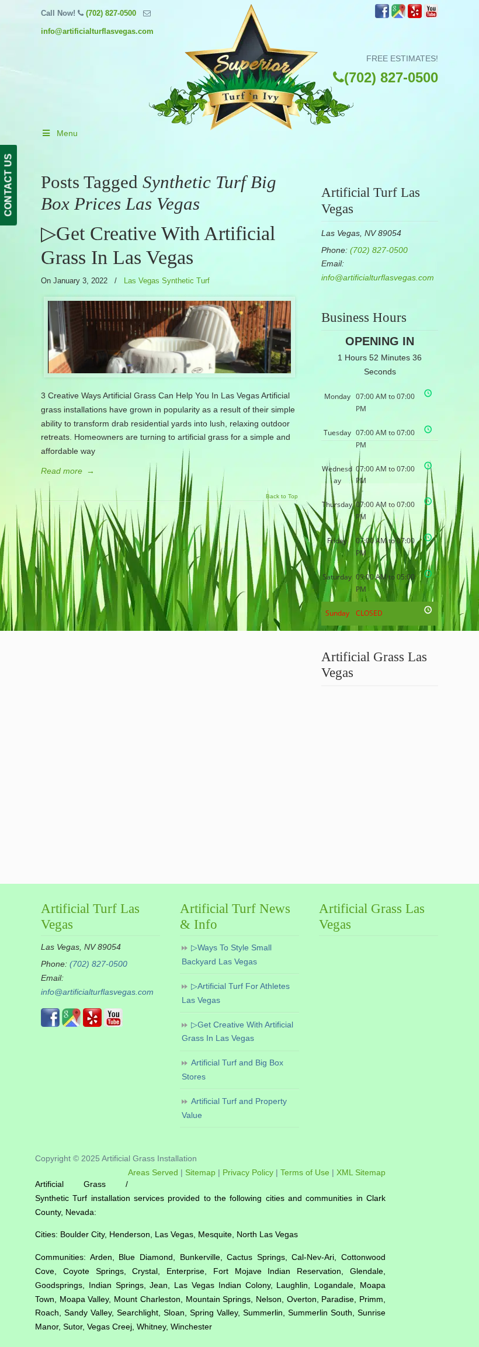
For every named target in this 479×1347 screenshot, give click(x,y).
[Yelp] (415, 15)
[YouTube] (431, 15)
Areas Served (153, 1172)
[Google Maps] (398, 15)
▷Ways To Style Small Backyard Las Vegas (227, 954)
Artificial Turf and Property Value (234, 1108)
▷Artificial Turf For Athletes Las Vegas (236, 993)
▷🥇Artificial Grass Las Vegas (251, 67)
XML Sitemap (361, 1172)
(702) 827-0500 (111, 13)
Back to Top (282, 496)
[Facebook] (382, 15)
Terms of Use (304, 1172)
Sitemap (200, 1172)
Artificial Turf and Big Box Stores (232, 1069)
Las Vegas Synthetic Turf (167, 280)
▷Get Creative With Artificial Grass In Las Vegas (237, 1031)
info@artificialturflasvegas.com (97, 31)
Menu (67, 133)
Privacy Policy (248, 1172)
